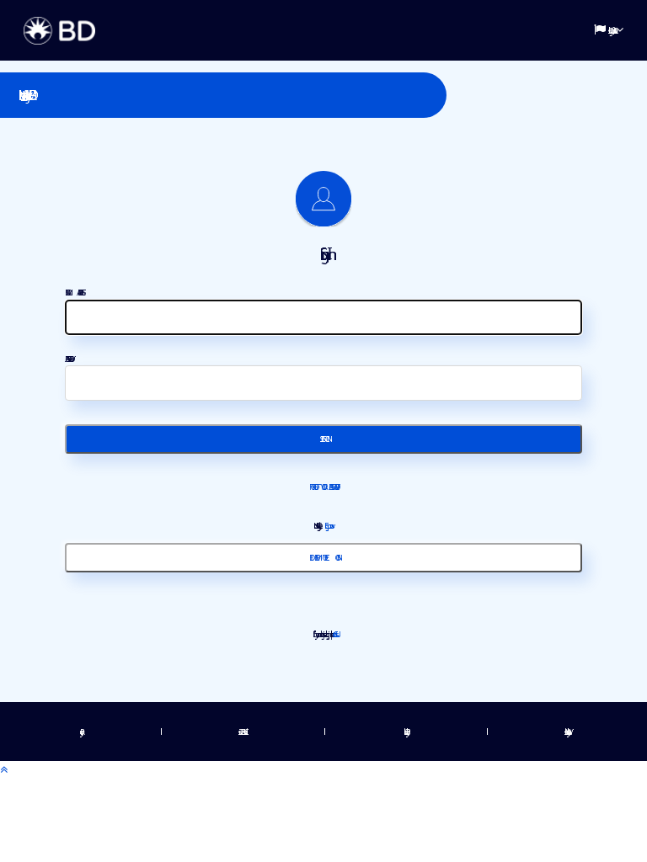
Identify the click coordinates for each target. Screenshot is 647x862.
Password (68, 359)
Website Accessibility (566, 731)
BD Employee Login (323, 557)
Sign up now (326, 525)
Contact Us (334, 634)
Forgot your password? (323, 487)
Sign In (323, 439)
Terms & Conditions (241, 731)
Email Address (74, 292)
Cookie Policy (405, 731)
